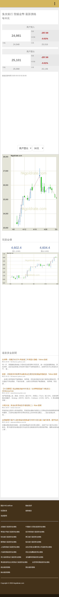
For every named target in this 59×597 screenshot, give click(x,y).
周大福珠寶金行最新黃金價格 (11, 557)
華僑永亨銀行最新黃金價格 (10, 532)
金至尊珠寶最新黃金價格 (41, 562)
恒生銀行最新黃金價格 (8, 537)
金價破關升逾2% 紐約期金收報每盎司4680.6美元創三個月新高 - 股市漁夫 (30, 420)
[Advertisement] (29, 111)
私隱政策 (4, 511)
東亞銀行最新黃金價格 (33, 537)
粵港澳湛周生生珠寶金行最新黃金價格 (14, 562)
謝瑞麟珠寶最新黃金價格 (34, 557)
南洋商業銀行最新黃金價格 (34, 532)
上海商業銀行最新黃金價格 (10, 547)
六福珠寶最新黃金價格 (8, 552)
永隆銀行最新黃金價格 (8, 527)
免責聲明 (4, 516)
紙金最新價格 (5, 567)
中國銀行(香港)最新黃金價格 (35, 527)
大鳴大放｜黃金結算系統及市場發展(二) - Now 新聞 (21, 405)
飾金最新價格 (5, 572)
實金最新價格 (30, 567)
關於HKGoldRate (7, 505)
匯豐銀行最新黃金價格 (8, 542)
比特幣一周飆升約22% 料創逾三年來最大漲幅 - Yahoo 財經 (24, 360)
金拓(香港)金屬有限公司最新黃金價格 (38, 547)
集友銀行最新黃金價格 (33, 542)
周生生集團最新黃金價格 (34, 552)
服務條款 (28, 511)
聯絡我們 (28, 505)
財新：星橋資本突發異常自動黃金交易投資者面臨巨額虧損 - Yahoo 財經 (29, 374)
